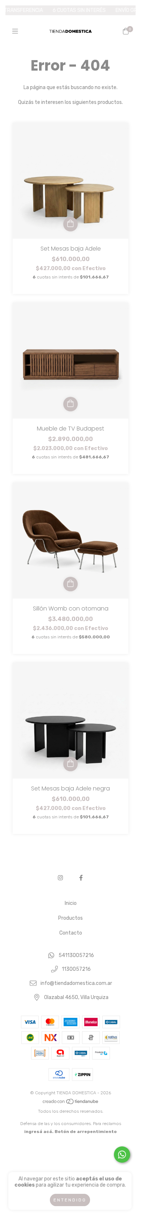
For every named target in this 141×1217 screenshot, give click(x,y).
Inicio (71, 903)
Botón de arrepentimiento (86, 1131)
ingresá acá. (39, 1131)
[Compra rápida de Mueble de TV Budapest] (70, 404)
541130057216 (76, 955)
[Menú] (15, 31)
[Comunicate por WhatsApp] (122, 1154)
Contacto (70, 933)
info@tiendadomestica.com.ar (76, 983)
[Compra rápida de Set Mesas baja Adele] (70, 224)
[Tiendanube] (71, 1103)
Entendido (70, 1200)
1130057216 (76, 969)
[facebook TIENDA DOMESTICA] (81, 878)
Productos (70, 918)
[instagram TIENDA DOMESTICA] (60, 878)
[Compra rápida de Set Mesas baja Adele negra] (70, 764)
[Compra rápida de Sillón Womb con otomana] (70, 584)
